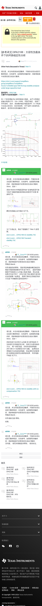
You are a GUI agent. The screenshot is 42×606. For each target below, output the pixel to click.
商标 (13, 590)
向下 (8, 246)
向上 (3, 246)
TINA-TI (28, 67)
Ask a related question (24, 34)
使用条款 (5, 590)
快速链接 (5, 524)
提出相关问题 (27, 19)
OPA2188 (12, 93)
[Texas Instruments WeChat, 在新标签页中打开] (3, 547)
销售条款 (35, 588)
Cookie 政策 (14, 588)
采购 (3, 532)
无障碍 (4, 588)
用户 (40, 8)
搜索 (36, 8)
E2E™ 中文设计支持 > (10, 13)
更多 (37, 13)
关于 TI (4, 516)
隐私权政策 (25, 588)
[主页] (12, 7)
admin (8, 61)
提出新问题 (34, 19)
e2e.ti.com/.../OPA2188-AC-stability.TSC (21, 235)
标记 (21, 454)
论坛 (21, 13)
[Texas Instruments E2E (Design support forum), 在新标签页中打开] (10, 547)
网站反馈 (21, 590)
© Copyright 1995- (10, 595)
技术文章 (28, 13)
